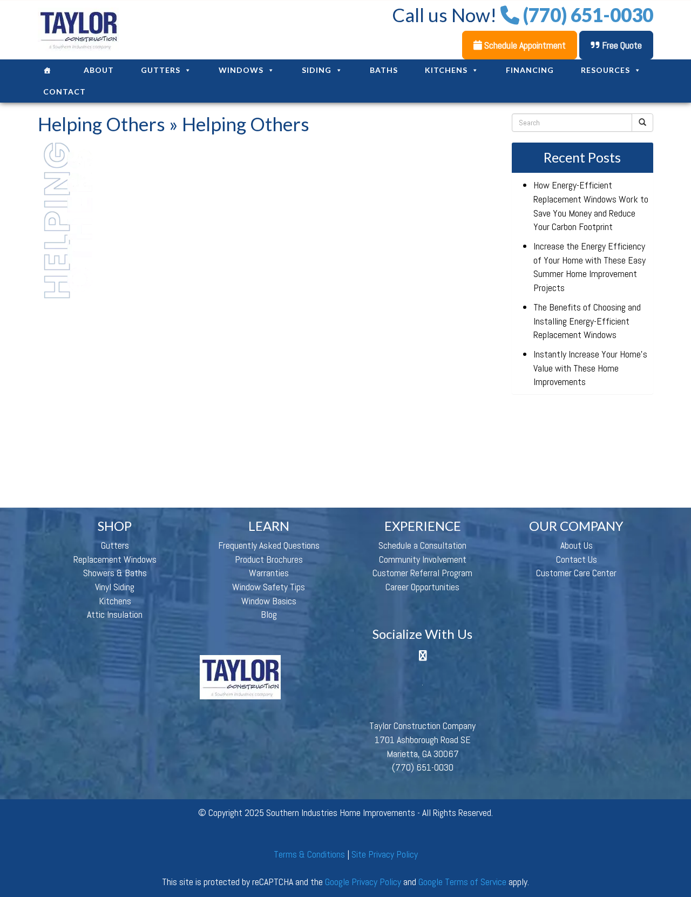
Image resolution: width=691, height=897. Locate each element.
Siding (316, 70)
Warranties (269, 572)
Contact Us (576, 559)
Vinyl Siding (114, 587)
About (99, 70)
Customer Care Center (576, 572)
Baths (384, 70)
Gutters (160, 70)
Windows (241, 70)
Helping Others (101, 123)
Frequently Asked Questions (269, 545)
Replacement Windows (115, 559)
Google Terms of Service (462, 881)
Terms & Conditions (309, 854)
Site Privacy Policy (384, 854)
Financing (530, 70)
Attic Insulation (115, 614)
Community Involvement (422, 559)
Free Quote (621, 45)
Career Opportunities (422, 587)
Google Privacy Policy (363, 881)
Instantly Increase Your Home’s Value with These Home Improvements (590, 368)
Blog (269, 614)
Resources (605, 70)
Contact (64, 91)
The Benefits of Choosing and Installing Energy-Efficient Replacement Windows (587, 321)
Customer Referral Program (422, 572)
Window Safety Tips (268, 587)
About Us (576, 545)
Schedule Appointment (524, 45)
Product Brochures (269, 559)
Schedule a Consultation (422, 545)
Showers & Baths (115, 572)
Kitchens (446, 70)
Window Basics (268, 601)
